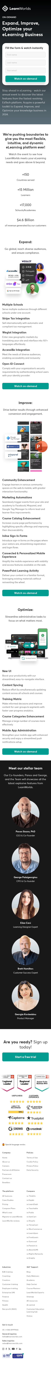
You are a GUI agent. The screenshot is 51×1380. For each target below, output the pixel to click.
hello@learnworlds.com (12, 1337)
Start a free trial (25, 1057)
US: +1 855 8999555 (10, 1330)
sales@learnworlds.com (12, 1343)
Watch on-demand (25, 78)
